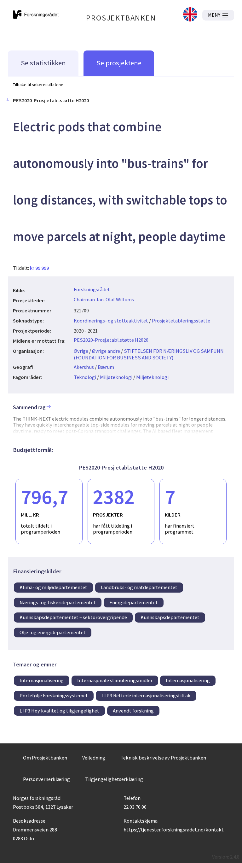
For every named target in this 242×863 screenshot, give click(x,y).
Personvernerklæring (46, 779)
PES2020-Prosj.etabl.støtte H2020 (111, 340)
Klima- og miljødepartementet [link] (53, 587)
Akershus (84, 367)
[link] (190, 15)
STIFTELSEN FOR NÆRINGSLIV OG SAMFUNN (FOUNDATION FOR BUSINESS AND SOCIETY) (149, 354)
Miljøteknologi (116, 377)
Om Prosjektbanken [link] (45, 757)
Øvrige (81, 351)
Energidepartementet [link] (133, 602)
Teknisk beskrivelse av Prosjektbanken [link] (163, 757)
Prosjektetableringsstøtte (181, 320)
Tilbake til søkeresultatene (38, 84)
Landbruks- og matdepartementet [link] (139, 587)
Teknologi (85, 377)
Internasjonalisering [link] (42, 680)
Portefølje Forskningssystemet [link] (54, 695)
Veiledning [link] (93, 757)
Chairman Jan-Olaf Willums (104, 299)
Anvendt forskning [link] (133, 710)
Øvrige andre (106, 351)
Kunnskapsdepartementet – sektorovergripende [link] (73, 617)
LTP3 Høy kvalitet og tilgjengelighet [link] (59, 710)
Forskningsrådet (92, 289)
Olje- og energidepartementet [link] (53, 632)
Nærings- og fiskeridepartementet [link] (58, 602)
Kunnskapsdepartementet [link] (170, 617)
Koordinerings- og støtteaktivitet (111, 320)
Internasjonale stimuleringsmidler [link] (115, 680)
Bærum (106, 367)
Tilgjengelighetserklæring (114, 779)
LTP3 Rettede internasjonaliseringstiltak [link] (146, 695)
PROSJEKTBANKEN (121, 18)
